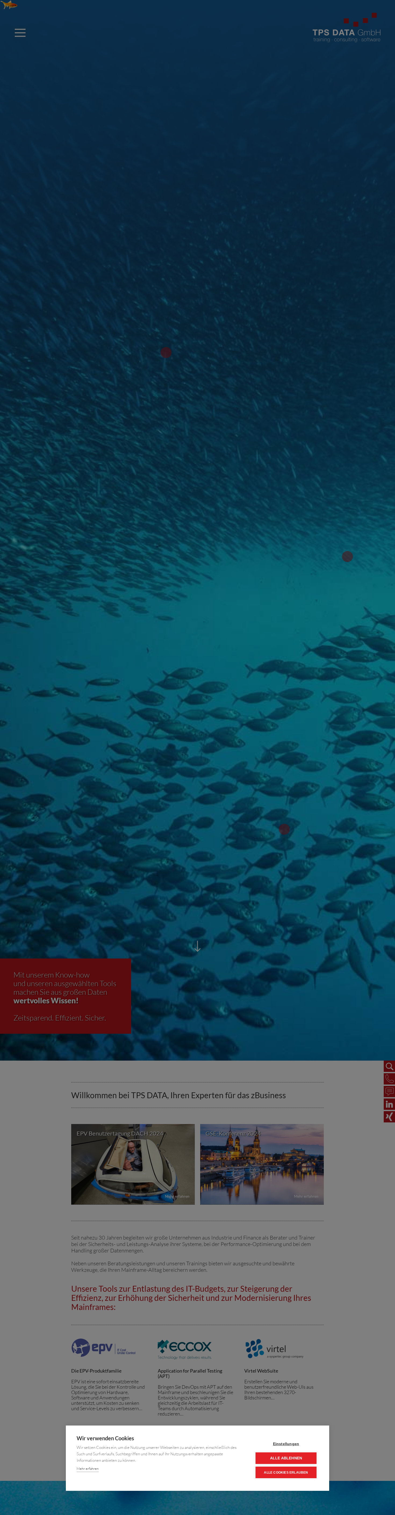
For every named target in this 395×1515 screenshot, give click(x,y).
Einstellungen (286, 1444)
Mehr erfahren (88, 1468)
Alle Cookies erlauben (286, 1472)
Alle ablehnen (286, 1458)
